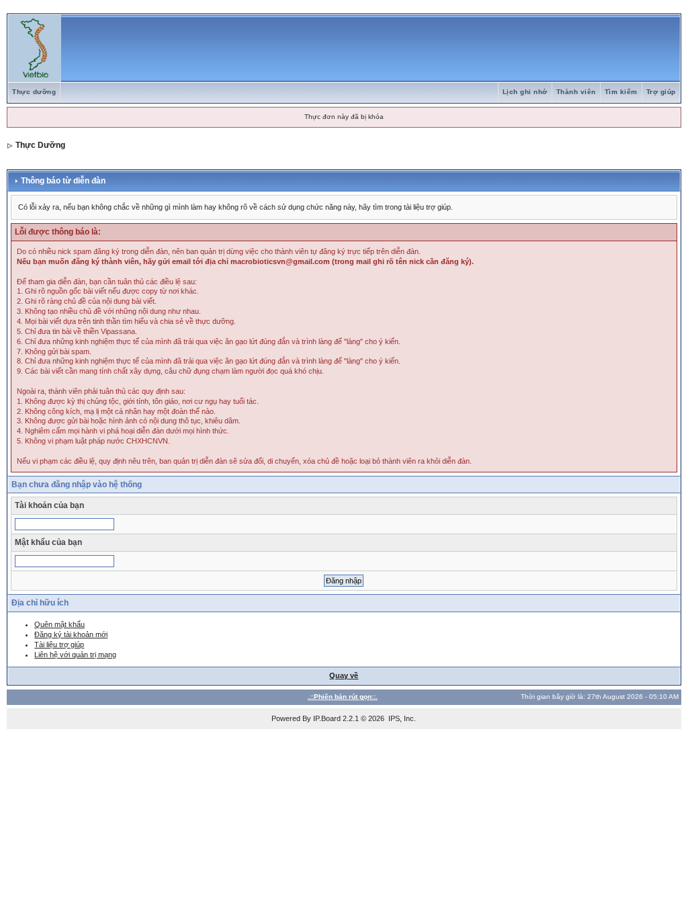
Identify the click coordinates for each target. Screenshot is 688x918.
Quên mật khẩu (59, 624)
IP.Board (327, 718)
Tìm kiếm (621, 91)
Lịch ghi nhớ (525, 91)
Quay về (343, 675)
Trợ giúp (661, 91)
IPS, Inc (401, 718)
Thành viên (576, 91)
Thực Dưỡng (40, 145)
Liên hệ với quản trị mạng (75, 655)
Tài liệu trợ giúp (59, 644)
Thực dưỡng (34, 91)
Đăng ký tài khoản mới (71, 634)
